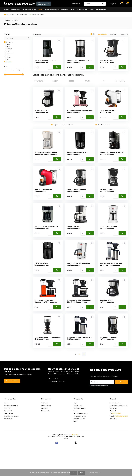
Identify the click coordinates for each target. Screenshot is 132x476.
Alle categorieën (42, 3)
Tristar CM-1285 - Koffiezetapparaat (41, 264)
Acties (92, 9)
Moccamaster (10, 53)
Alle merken (9, 42)
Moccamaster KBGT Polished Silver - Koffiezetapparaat (111, 264)
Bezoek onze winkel (12, 381)
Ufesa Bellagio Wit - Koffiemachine (107, 111)
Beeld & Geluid (15, 9)
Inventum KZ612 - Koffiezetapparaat (107, 301)
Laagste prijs (113, 34)
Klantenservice (76, 4)
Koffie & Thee (15, 20)
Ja (73, 472)
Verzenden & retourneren (11, 416)
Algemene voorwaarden (11, 405)
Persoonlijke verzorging (52, 9)
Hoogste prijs (124, 34)
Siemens (8, 57)
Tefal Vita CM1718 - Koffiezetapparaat (107, 190)
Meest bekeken (102, 34)
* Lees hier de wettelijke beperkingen (99, 385)
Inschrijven (121, 382)
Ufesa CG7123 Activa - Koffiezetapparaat (108, 227)
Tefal (7, 59)
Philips (8, 55)
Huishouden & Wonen (29, 9)
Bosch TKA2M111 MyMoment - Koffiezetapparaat (78, 264)
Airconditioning (101, 9)
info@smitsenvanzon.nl (56, 381)
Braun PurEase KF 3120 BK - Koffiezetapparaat (45, 61)
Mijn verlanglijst (45, 411)
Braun (8, 46)
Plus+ (77, 435)
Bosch (8, 44)
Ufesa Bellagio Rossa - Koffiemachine (43, 190)
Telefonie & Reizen (82, 9)
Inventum (9, 48)
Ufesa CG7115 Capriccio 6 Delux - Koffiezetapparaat (79, 61)
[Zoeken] (103, 4)
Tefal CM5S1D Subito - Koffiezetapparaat (108, 338)
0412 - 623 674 (53, 379)
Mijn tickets (44, 408)
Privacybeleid (8, 411)
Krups (8, 51)
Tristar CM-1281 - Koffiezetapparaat (107, 61)
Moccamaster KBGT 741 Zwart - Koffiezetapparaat (79, 338)
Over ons (6, 403)
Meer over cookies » (94, 472)
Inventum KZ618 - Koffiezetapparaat (41, 111)
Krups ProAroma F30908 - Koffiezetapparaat (77, 153)
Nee (81, 472)
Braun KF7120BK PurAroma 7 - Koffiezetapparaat (46, 227)
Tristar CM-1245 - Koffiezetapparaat (74, 227)
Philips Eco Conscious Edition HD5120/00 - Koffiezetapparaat (46, 153)
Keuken (40, 9)
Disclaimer (7, 408)
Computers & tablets (67, 9)
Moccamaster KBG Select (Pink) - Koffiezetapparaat (80, 111)
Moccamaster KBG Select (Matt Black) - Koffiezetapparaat (79, 301)
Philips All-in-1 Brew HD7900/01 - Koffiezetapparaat (112, 153)
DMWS (73, 435)
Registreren (44, 403)
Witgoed (6, 9)
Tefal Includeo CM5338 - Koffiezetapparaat (76, 190)
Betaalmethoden (9, 413)
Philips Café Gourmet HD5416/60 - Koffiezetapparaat (48, 338)
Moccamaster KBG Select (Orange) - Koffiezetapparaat (46, 301)
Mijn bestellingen (46, 405)
